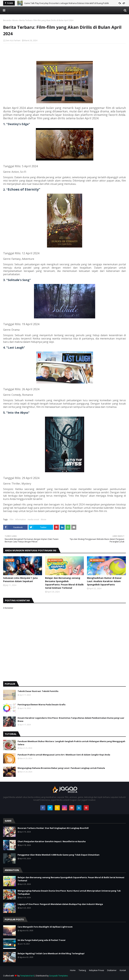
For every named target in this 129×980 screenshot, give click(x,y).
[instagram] (64, 807)
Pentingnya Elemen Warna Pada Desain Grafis (41, 704)
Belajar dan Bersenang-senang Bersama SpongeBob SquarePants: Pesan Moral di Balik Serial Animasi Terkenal (64, 582)
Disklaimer (112, 970)
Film (11, 519)
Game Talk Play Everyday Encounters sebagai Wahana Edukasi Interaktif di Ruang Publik (66, 3)
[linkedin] (78, 807)
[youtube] (71, 807)
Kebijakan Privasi (96, 970)
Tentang (82, 970)
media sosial (33, 519)
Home (73, 970)
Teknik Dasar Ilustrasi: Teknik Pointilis (38, 691)
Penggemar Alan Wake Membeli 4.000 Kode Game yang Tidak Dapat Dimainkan (58, 854)
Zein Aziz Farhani (12, 40)
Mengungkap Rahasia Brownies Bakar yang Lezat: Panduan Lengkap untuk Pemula (61, 768)
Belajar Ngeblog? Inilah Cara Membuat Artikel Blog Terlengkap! (51, 953)
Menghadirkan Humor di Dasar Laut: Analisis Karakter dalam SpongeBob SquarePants (104, 581)
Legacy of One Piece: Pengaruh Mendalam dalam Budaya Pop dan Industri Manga (60, 904)
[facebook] (42, 807)
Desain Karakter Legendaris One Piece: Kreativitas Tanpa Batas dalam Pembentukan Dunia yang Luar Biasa (71, 719)
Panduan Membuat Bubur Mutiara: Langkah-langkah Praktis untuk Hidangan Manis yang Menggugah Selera (71, 743)
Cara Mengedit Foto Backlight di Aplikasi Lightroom (45, 926)
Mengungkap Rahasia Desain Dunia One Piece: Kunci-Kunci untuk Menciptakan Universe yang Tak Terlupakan (69, 892)
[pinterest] (86, 807)
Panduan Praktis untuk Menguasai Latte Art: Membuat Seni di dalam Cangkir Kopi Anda (64, 754)
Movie (15, 20)
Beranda (7, 20)
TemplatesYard (27, 975)
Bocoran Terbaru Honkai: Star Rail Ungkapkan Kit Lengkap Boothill (53, 828)
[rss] (57, 807)
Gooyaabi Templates (58, 975)
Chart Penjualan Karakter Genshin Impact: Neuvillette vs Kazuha (52, 841)
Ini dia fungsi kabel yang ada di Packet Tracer (42, 940)
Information (20, 519)
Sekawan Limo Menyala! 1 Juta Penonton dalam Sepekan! (20, 579)
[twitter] (50, 807)
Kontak (123, 970)
